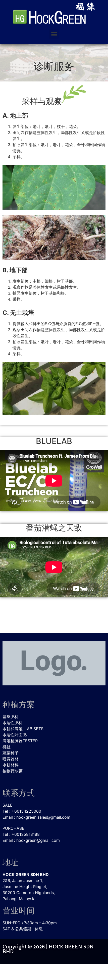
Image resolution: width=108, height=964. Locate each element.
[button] (54, 34)
